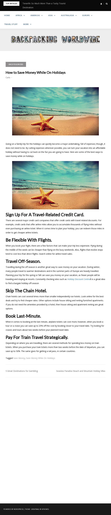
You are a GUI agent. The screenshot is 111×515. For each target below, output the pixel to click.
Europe (86, 15)
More (26, 24)
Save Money (19, 358)
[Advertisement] (55, 406)
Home (7, 15)
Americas (35, 15)
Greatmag (35, 509)
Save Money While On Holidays (40, 358)
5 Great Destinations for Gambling (22, 371)
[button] (101, 4)
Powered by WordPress (13, 509)
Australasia (67, 15)
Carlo (8, 77)
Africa (19, 15)
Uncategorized (16, 64)
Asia (50, 15)
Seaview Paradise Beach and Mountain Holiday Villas (80, 371)
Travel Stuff (10, 24)
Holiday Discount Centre (78, 279)
